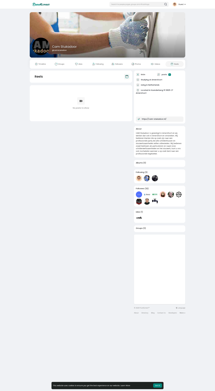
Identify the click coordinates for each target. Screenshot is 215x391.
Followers (140, 189)
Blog (153, 313)
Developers (172, 313)
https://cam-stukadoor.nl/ (154, 119)
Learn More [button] (125, 385)
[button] (139, 4)
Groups (139, 228)
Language (181, 308)
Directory (144, 313)
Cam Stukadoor (64, 47)
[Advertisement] (159, 252)
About (136, 313)
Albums (139, 163)
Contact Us (161, 313)
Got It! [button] (157, 385)
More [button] (182, 313)
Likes (138, 212)
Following (140, 172)
